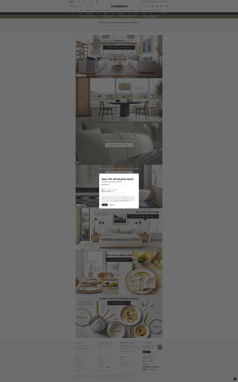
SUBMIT (104, 204)
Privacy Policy (116, 200)
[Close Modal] (137, 175)
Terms (107, 200)
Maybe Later (112, 204)
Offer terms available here (124, 200)
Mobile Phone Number (108, 191)
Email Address (106, 184)
